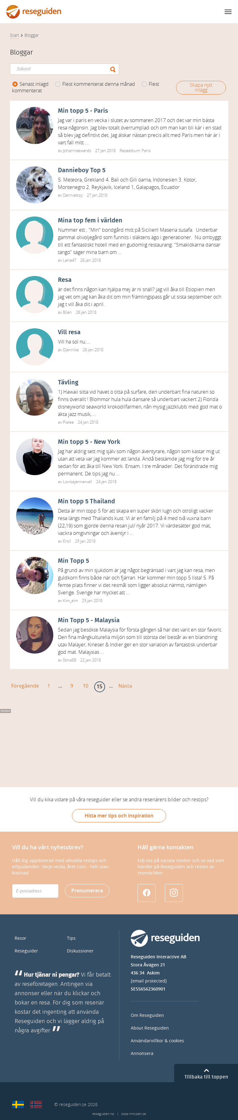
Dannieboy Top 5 (81, 170)
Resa (65, 280)
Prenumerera (87, 891)
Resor (20, 938)
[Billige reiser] (36, 1104)
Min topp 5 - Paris (83, 111)
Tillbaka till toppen (206, 1076)
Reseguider (26, 951)
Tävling (68, 382)
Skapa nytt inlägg (201, 87)
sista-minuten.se (133, 1114)
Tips (71, 938)
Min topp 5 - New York (89, 442)
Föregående (25, 686)
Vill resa (69, 332)
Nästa (125, 686)
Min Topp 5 (73, 561)
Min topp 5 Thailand (86, 501)
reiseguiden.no (103, 1114)
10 (85, 686)
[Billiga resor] (18, 1104)
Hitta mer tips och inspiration (119, 816)
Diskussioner (80, 951)
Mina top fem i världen (90, 220)
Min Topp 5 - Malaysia (89, 620)
